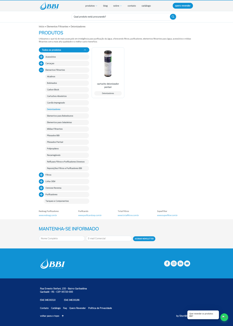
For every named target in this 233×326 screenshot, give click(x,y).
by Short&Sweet (184, 316)
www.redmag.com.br (48, 215)
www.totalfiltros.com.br (128, 215)
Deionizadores (108, 93)
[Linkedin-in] (180, 263)
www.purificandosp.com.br (90, 215)
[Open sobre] (121, 5)
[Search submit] (173, 17)
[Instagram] (174, 263)
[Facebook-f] (167, 263)
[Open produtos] (96, 5)
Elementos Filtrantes (57, 26)
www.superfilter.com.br (167, 215)
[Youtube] (187, 263)
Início (41, 26)
